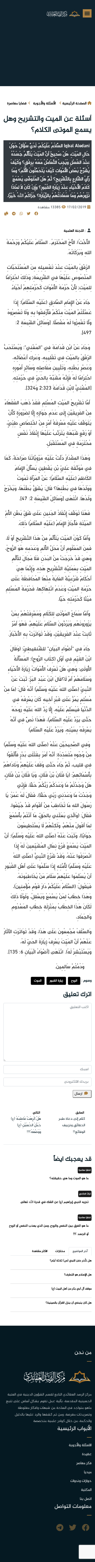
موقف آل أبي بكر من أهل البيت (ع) (71, 1288)
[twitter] (73, 1528)
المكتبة (86, 1490)
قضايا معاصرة (17, 103)
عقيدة (87, 1454)
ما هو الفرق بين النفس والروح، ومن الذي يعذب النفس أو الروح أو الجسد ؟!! (49, 1230)
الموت (38, 980)
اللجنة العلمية (74, 231)
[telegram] (60, 1528)
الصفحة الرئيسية (74, 103)
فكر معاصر (84, 1463)
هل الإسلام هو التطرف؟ (78, 1274)
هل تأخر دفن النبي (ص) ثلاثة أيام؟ (71, 1260)
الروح (74, 980)
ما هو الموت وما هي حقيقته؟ (69, 1178)
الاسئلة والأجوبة (80, 1445)
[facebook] (86, 1528)
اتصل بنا (86, 1499)
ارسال (78, 1094)
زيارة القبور (56, 980)
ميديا (88, 1472)
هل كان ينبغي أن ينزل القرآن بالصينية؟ (69, 1302)
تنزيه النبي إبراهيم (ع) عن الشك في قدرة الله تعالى (55, 1202)
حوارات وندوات (81, 1481)
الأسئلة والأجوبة (44, 103)
